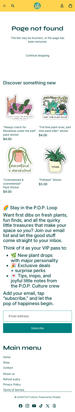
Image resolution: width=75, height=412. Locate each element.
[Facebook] (20, 406)
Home (6, 357)
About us (8, 373)
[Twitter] (47, 406)
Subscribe (37, 328)
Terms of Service (13, 389)
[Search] (12, 6)
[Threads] (54, 406)
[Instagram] (27, 406)
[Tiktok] (41, 406)
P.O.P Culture (30, 397)
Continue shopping (37, 55)
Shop (6, 362)
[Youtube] (34, 406)
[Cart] (70, 6)
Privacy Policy (12, 384)
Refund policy (11, 379)
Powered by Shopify (50, 397)
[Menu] (4, 5)
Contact (8, 367)
